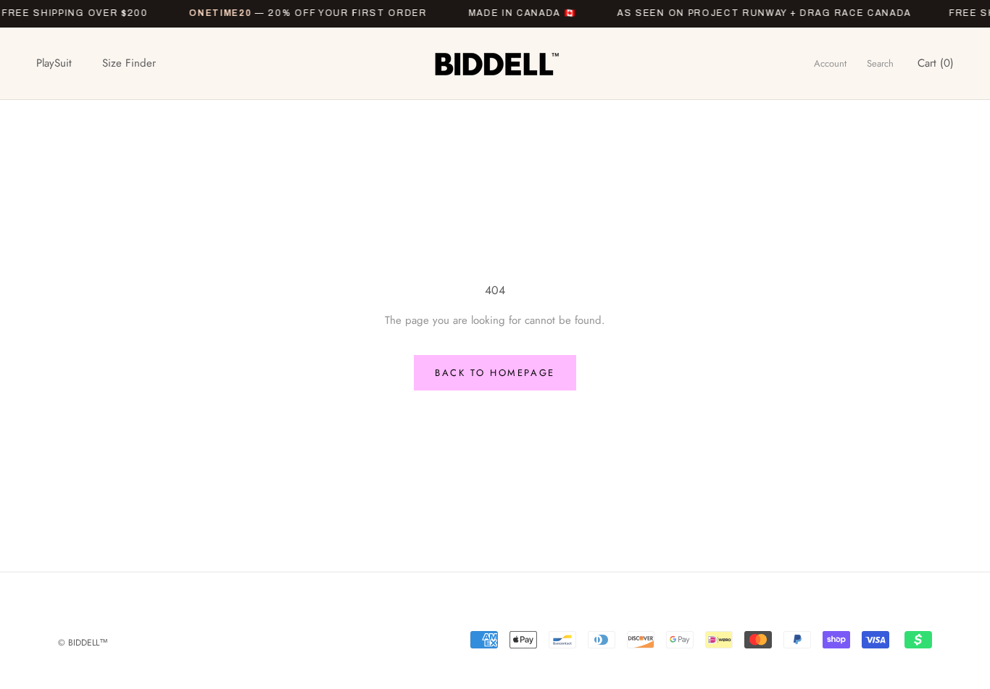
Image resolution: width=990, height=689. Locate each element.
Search (880, 63)
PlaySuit (54, 63)
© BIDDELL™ (83, 642)
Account (830, 63)
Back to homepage (495, 373)
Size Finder (129, 63)
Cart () (936, 63)
